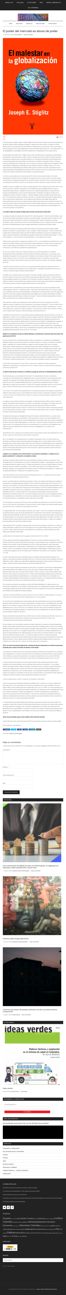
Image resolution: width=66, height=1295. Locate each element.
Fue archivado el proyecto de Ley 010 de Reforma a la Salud (25, 1123)
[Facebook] (12, 1207)
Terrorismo (9, 1236)
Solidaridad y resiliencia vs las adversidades (14, 1201)
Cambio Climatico (27, 1218)
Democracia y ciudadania (10, 1167)
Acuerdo (7, 1218)
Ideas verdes (8, 1088)
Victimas (5, 1158)
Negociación (30, 1229)
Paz (57, 1229)
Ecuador (13, 1225)
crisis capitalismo (23, 1222)
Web (4, 783)
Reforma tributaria (43, 1233)
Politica (10, 1232)
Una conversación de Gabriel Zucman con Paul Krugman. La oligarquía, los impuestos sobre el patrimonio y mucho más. (31, 867)
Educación (17, 1225)
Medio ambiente (16, 1229)
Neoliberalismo (40, 1229)
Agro (12, 1218)
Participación (51, 1229)
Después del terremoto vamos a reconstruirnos (15, 1194)
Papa (47, 1229)
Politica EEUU (19, 1233)
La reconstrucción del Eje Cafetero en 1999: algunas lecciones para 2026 (21, 1191)
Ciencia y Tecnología (49, 1218)
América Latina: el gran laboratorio (16, 939)
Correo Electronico (10, 1105)
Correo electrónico (8, 775)
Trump (14, 1236)
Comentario (6, 750)
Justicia (57, 1226)
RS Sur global (18, 733)
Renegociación (55, 1233)
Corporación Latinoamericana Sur (33, 17)
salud (5, 1236)
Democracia (33, 1222)
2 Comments (24, 1091)
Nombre (5, 767)
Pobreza (5, 1233)
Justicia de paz (7, 1229)
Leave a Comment (28, 34)
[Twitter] (4, 1207)
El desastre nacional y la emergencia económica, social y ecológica (20, 1187)
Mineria (23, 1229)
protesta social (29, 1233)
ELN (41, 1226)
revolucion (61, 1233)
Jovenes (5, 1154)
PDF (4, 139)
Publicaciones (7, 1173)
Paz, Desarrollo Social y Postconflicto (13, 1151)
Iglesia (53, 1226)
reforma (36, 1233)
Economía (7, 1225)
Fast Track (47, 1225)
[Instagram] (8, 1207)
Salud (4, 1161)
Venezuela (19, 1236)
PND (60, 1229)
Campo (36, 1218)
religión (50, 1233)
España (43, 1225)
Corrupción (15, 1222)
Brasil (19, 1218)
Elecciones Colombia (30, 1225)
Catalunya (41, 1218)
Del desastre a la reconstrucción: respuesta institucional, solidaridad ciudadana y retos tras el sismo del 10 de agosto (32, 1198)
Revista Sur (12, 733)
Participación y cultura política (11, 1148)
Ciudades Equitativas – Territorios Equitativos (15, 1170)
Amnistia (15, 1218)
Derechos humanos (8, 1164)
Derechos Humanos (47, 1222)
